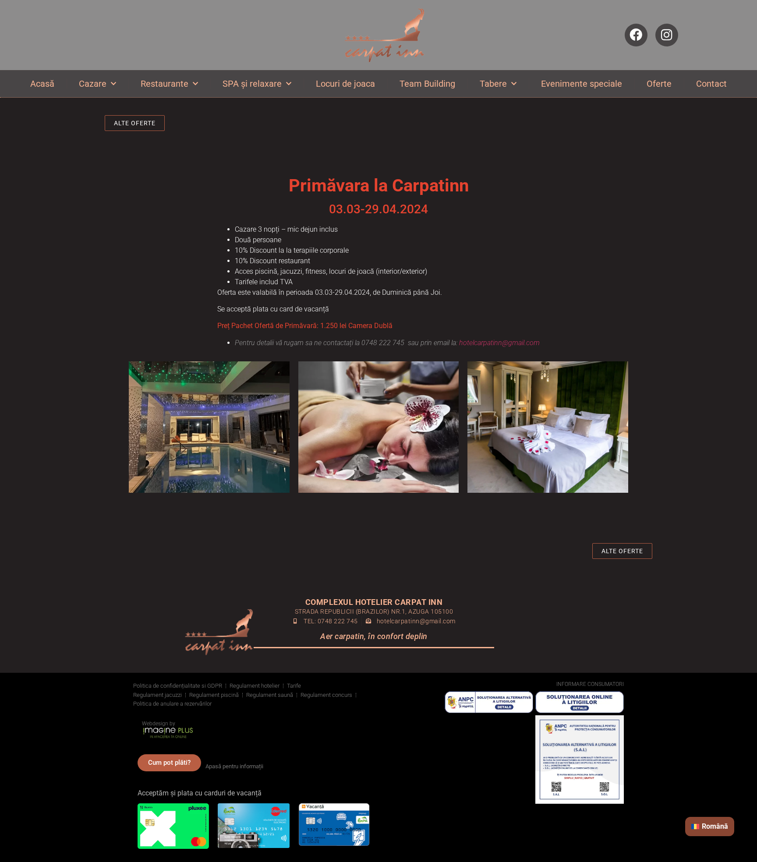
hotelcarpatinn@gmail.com (499, 343)
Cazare (92, 83)
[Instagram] (666, 35)
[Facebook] (636, 35)
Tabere (493, 83)
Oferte (659, 83)
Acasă (42, 83)
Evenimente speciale (581, 83)
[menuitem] (709, 826)
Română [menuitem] (715, 826)
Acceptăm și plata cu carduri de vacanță (200, 793)
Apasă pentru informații (234, 766)
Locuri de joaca (345, 83)
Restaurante (164, 83)
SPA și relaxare (252, 83)
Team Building (427, 83)
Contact (711, 83)
